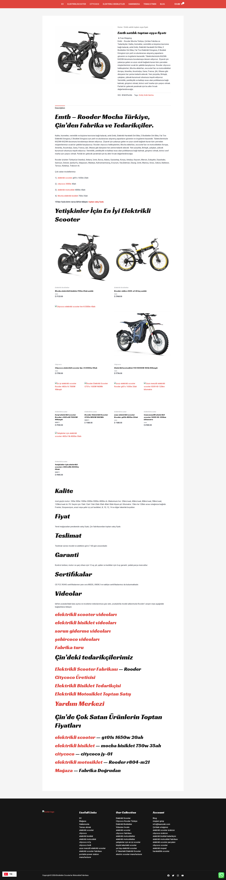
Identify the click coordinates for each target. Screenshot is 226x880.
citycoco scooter (160, 845)
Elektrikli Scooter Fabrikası (86, 669)
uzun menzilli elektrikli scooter (92, 848)
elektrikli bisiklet (75, 745)
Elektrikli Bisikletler (114, 4)
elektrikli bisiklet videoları (85, 622)
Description (60, 108)
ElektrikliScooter (76, 4)
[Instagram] (178, 875)
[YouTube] (183, 875)
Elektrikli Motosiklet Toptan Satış (93, 694)
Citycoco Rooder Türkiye (126, 821)
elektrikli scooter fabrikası (90, 851)
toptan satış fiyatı (96, 202)
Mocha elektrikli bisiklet (68, 196)
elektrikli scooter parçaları (164, 842)
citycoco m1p (85, 842)
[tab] (60, 108)
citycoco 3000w (64, 184)
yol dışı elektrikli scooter (126, 848)
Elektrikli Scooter (123, 818)
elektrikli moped (159, 848)
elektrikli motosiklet (66, 190)
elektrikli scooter (65, 178)
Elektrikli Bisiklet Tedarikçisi (88, 685)
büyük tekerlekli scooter (126, 845)
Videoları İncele (122, 827)
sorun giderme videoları (83, 631)
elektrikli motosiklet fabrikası (165, 839)
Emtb (141, 95)
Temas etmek (149, 4)
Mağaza (64, 770)
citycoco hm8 (85, 845)
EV (62, 4)
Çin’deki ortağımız (160, 827)
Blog (162, 4)
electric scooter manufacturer (129, 854)
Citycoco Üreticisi (75, 677)
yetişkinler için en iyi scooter (128, 842)
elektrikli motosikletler (125, 836)
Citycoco (94, 4)
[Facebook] (168, 875)
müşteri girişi (158, 821)
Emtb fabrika (149, 95)
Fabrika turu (69, 647)
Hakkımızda (134, 4)
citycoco (65, 754)
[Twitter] (173, 875)
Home (120, 27)
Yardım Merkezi (79, 703)
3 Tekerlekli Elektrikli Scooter (128, 851)
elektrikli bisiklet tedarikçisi (164, 836)
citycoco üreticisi (160, 833)
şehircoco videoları (77, 639)
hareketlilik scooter (161, 851)
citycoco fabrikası (124, 833)
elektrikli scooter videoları (86, 614)
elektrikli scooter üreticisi (164, 830)
